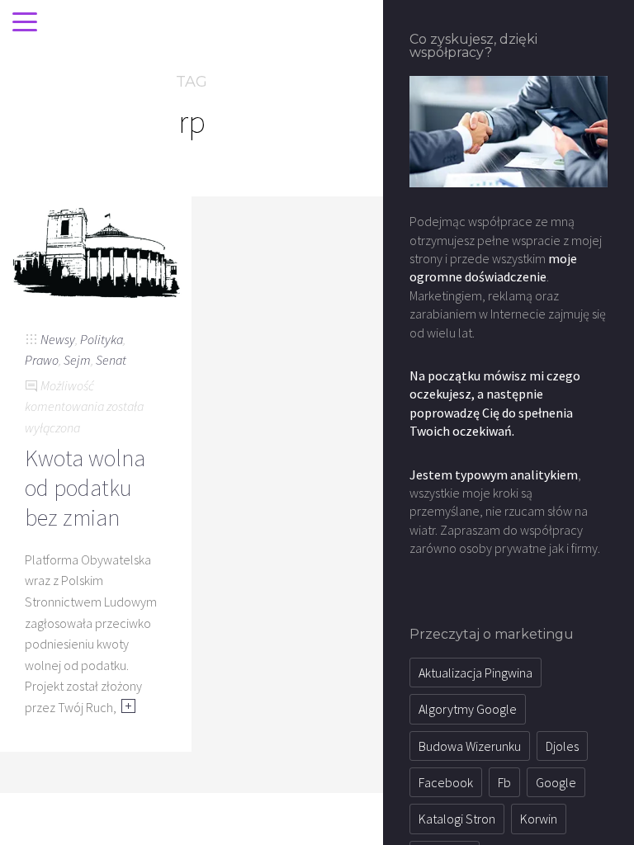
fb (504, 782)
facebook (446, 782)
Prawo (42, 360)
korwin (538, 818)
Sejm (77, 360)
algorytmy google (468, 709)
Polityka (101, 339)
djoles (562, 746)
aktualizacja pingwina (475, 672)
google (556, 782)
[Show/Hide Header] (25, 23)
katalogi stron (457, 818)
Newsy (57, 339)
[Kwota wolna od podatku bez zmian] (96, 248)
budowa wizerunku (470, 746)
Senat (111, 360)
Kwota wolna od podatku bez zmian (85, 488)
